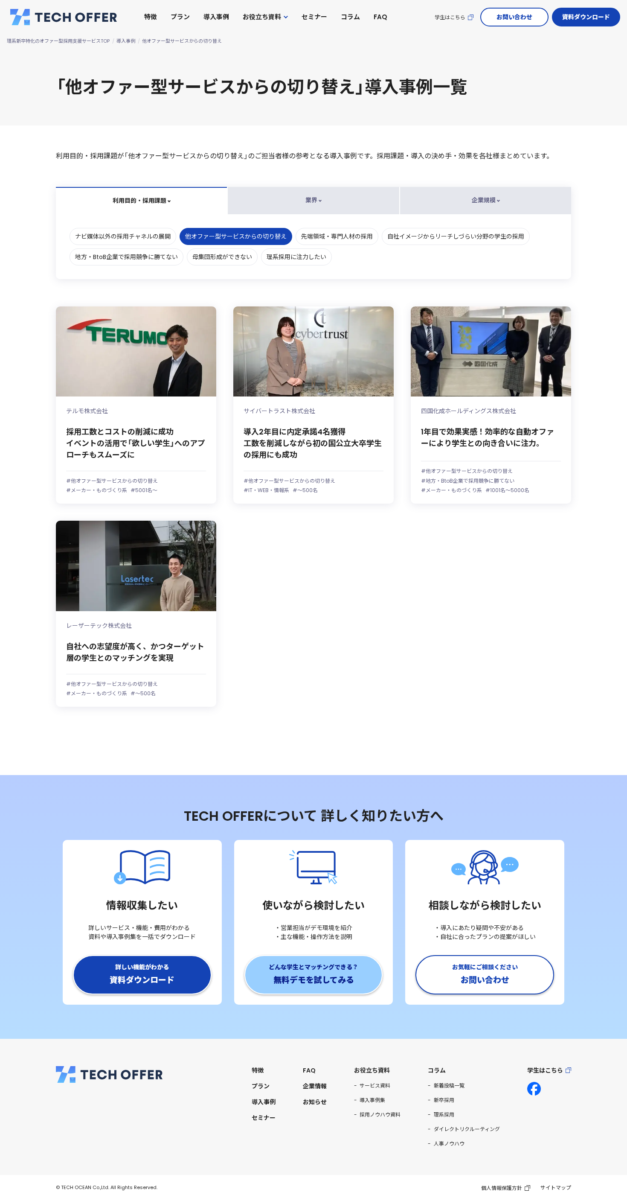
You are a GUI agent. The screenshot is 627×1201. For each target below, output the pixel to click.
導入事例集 (372, 1100)
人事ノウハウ (449, 1143)
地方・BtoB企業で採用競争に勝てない (126, 257)
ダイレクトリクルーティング (467, 1129)
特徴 (150, 16)
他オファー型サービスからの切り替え (236, 236)
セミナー (314, 16)
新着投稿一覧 (449, 1085)
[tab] (141, 200)
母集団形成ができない (222, 257)
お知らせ (315, 1102)
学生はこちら (450, 17)
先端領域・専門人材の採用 (337, 236)
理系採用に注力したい (296, 257)
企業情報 (315, 1086)
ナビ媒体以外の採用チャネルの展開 (123, 236)
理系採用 (444, 1114)
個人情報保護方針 (501, 1188)
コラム (350, 16)
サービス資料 (375, 1085)
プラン (180, 16)
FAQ (380, 16)
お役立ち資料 (262, 16)
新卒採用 (444, 1100)
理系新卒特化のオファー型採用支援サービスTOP (58, 41)
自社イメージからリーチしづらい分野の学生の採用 (455, 236)
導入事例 (216, 16)
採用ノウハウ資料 (380, 1114)
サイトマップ (555, 1187)
